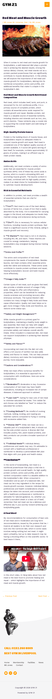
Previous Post (10, 596)
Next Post (43, 596)
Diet (26, 22)
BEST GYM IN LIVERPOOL (20, 653)
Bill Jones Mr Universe (13, 22)
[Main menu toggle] (47, 4)
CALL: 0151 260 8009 (18, 648)
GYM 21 (9, 4)
